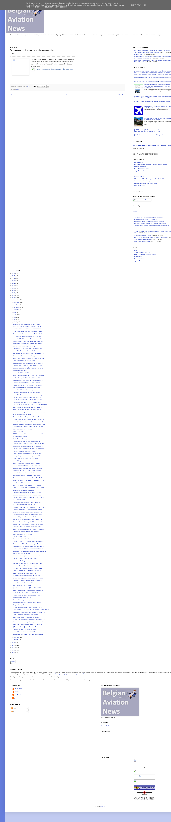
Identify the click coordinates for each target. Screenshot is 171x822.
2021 (13, 285)
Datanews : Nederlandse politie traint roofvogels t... (28, 634)
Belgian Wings (138, 162)
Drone (17, 89)
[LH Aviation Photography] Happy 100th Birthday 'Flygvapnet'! (152, 50)
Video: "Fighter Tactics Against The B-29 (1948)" (27, 485)
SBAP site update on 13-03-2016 (23, 534)
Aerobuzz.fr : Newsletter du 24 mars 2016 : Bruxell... (28, 343)
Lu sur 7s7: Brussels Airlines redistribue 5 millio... (27, 495)
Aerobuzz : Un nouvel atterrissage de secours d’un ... (28, 568)
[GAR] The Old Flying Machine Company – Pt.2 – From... (29, 507)
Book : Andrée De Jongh (20, 438)
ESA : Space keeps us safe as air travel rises (26, 617)
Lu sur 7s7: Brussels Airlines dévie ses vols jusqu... (27, 382)
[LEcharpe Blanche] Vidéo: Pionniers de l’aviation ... (28, 627)
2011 (13, 652)
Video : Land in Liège (19, 561)
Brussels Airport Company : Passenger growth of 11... (28, 622)
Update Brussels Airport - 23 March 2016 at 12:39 (27, 399)
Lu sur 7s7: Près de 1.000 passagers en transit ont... (28, 390)
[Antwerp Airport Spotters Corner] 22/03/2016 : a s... (28, 397)
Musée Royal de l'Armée (20, 436)
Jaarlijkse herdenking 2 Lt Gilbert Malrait (145, 183)
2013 (13, 647)
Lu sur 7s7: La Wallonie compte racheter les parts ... (28, 468)
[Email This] (38, 86)
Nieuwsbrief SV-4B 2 (19, 500)
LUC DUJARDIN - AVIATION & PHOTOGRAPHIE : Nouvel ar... (31, 329)
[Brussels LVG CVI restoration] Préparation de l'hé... (28, 338)
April (15, 319)
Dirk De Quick (18, 688)
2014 (13, 645)
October (16, 305)
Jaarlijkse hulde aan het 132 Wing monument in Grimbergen (151, 225)
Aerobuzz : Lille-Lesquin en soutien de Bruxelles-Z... (28, 334)
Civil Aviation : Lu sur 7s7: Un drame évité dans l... (27, 539)
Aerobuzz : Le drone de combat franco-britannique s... (29, 519)
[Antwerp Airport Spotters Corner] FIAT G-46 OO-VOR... (29, 497)
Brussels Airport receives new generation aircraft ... (27, 602)
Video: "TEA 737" (18, 431)
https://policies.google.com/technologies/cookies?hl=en (71, 674)
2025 (13, 276)
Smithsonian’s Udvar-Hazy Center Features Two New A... (29, 417)
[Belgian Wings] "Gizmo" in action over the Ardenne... (28, 426)
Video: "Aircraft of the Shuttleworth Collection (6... (27, 570)
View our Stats (105, 725)
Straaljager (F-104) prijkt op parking (23, 482)
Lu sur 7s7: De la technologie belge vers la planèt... (28, 580)
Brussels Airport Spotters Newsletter (23, 490)
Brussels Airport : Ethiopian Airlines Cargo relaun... (27, 512)
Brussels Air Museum (140, 166)
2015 (13, 642)
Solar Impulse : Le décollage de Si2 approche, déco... (28, 521)
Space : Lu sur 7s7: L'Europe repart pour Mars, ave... (28, 544)
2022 (13, 283)
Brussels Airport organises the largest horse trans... (28, 502)
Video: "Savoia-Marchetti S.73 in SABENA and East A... (29, 375)
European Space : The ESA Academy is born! (26, 565)
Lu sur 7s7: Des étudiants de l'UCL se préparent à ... (28, 546)
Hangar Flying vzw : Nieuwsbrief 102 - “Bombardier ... (28, 517)
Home (68, 95)
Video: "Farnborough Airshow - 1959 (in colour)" (27, 463)
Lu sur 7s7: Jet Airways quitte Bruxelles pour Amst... (28, 509)
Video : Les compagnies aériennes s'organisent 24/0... (29, 358)
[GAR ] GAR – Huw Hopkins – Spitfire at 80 (25, 592)
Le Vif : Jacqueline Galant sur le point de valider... (27, 465)
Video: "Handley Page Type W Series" (24, 360)
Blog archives (138, 256)
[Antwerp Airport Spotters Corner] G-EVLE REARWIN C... (29, 443)
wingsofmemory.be (139, 171)
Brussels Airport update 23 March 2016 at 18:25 (27, 402)
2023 (13, 280)
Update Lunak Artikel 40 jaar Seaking (24, 346)
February (16, 637)
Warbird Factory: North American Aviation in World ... (28, 378)
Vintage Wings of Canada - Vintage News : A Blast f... (28, 456)
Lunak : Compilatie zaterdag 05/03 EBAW (25, 558)
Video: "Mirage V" (18, 461)
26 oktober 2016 (139, 176)
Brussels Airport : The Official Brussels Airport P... (27, 441)
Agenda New (138, 261)
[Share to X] (43, 86)
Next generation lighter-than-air (22, 597)
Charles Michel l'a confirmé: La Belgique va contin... (28, 355)
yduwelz (16, 698)
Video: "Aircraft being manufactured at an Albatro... (28, 590)
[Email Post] (34, 86)
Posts (14, 708)
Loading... (136, 211)
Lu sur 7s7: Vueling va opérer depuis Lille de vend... (28, 368)
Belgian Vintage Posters (20, 605)
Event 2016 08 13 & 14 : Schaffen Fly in (25, 504)
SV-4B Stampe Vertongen (141, 168)
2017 (13, 295)
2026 (13, 273)
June (15, 314)
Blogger (102, 806)
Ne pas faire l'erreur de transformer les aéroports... (27, 385)
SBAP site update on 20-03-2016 (23, 429)
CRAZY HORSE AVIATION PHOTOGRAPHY (26, 458)
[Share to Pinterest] (47, 86)
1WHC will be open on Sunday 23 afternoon (147, 52)
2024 (13, 278)
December (17, 300)
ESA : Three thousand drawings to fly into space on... (28, 331)
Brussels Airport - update (20, 370)
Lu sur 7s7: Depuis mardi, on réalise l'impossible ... (27, 351)
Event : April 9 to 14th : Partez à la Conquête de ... (28, 409)
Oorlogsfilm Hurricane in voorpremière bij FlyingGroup (149, 221)
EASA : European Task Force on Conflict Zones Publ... (29, 419)
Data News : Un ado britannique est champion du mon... (29, 551)
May (15, 317)
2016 (13, 297)
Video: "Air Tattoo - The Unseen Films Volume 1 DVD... (29, 480)
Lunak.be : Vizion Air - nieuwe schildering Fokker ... (28, 526)
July (15, 312)
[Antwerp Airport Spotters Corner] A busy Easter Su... (28, 341)
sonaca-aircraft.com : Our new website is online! (27, 326)
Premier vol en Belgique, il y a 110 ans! (145, 219)
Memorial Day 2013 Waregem (142, 181)
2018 (13, 293)
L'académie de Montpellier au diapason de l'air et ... (28, 514)
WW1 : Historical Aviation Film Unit (23, 585)
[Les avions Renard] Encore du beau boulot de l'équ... (29, 556)
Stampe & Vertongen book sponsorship (24, 600)
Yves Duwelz (17, 695)
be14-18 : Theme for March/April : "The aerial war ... (28, 473)
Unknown (17, 691)
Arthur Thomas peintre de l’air (142, 235)
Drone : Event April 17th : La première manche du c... (28, 548)
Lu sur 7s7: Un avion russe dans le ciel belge (26, 531)
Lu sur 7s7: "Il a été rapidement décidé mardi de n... (28, 348)
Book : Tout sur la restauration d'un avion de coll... (27, 407)
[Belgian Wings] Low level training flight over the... (27, 453)
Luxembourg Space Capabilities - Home (24, 629)
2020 (13, 288)
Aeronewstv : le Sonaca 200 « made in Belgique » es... (29, 353)
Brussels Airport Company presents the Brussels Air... (28, 446)
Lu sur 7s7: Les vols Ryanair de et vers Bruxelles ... (28, 380)
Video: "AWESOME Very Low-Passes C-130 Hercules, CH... (30, 487)
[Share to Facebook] (45, 86)
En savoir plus (136, 5)
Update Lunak (138, 54)
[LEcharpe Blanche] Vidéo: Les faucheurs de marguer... (29, 412)
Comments (16, 712)
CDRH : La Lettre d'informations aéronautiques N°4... (28, 434)
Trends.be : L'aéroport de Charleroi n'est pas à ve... (28, 624)
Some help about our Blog (142, 252)
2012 (13, 650)
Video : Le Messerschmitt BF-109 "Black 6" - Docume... (29, 529)
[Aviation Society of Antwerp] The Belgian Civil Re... (28, 587)
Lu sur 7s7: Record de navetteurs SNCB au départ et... (29, 612)
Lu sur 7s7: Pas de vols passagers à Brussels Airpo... (28, 395)
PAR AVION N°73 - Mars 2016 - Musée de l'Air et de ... (28, 524)
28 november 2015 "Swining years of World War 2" (149, 179)
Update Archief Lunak (19, 536)
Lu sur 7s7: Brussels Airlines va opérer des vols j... (27, 392)
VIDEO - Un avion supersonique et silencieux (26, 614)
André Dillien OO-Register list (21, 553)
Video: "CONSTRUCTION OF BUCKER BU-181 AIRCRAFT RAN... (32, 609)
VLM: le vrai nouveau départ (142, 239)
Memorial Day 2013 (139, 185)
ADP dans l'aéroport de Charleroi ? (23, 414)
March (15, 322)
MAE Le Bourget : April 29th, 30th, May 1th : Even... (28, 563)
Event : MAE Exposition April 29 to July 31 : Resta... (28, 578)
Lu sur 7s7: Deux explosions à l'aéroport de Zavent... (28, 421)
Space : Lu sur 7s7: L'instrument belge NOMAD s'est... (29, 541)
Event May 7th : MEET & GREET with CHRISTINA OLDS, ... (30, 470)
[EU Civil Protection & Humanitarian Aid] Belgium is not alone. (152, 135)
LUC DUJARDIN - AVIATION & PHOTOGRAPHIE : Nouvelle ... (31, 404)
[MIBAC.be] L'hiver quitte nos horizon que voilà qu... (28, 595)
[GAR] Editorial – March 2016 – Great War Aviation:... (28, 607)
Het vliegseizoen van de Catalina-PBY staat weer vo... (28, 336)
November (17, 302)
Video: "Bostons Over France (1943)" (24, 631)
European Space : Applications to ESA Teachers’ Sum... (29, 424)
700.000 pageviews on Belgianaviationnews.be (27, 387)
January (16, 639)
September (17, 307)
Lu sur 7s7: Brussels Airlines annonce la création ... (28, 492)
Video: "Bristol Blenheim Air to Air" (23, 583)
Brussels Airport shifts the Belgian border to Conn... (28, 475)
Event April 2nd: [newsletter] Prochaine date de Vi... (28, 478)
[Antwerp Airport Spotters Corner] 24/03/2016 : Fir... (28, 365)
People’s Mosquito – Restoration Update (25, 451)
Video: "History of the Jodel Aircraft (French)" (26, 573)
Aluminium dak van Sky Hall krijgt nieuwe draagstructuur (150, 223)
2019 (13, 290)
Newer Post (14, 95)
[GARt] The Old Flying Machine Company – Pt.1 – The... (29, 619)
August (16, 309)
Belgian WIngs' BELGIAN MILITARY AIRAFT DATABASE (150, 164)
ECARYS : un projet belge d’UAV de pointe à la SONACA (150, 237)
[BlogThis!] (40, 86)
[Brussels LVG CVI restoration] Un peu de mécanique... (29, 448)
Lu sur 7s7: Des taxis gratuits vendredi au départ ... (28, 363)
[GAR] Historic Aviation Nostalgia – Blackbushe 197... (28, 575)
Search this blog (139, 258)
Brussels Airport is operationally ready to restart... (27, 324)
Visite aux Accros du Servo (142, 241)
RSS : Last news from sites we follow (144, 254)
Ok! (145, 5)
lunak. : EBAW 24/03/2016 (21, 373)
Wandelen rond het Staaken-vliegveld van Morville (148, 217)
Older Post (121, 95)
